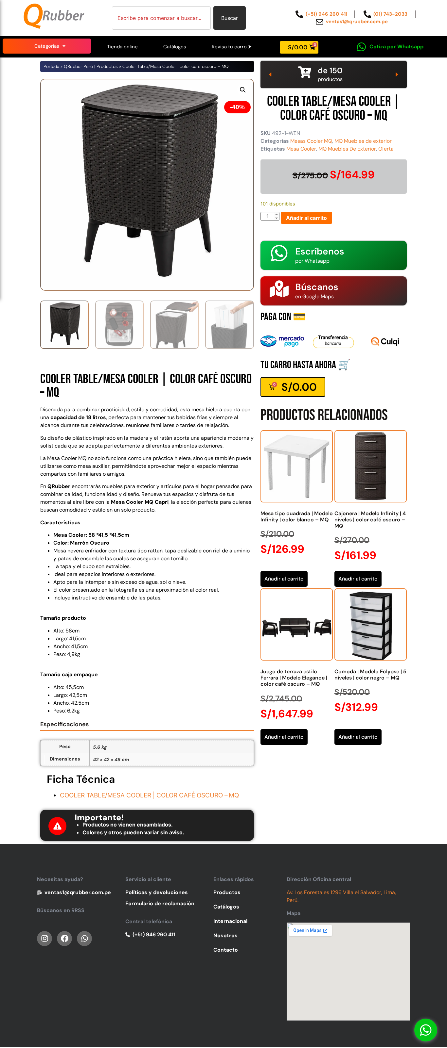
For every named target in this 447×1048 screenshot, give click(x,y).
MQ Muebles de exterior (363, 141)
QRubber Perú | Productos (91, 66)
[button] (243, 90)
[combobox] (161, 18)
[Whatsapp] (425, 1030)
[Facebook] (64, 938)
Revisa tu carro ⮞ (232, 46)
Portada (51, 66)
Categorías (46, 46)
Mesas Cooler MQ (311, 141)
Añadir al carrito (306, 218)
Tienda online (122, 46)
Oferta (386, 148)
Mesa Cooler (301, 148)
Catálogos (174, 46)
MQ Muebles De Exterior (347, 148)
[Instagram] (44, 938)
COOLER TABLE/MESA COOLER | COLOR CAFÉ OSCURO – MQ (149, 795)
